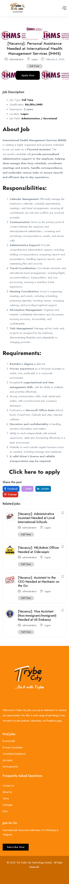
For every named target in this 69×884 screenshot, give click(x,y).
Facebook (12, 488)
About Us (7, 792)
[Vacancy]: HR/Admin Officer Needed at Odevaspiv (38, 549)
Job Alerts (7, 760)
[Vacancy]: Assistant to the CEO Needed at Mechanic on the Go (38, 581)
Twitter (28, 488)
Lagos (35, 59)
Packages (7, 805)
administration (16, 59)
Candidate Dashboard (14, 754)
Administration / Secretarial (39, 118)
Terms (6, 798)
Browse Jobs (9, 741)
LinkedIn (44, 488)
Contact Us (8, 785)
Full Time (34, 66)
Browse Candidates (12, 747)
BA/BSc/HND (34, 104)
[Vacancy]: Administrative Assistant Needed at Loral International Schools (36, 518)
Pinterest (11, 494)
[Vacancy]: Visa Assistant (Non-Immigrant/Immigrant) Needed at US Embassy (37, 615)
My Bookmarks (10, 766)
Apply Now (27, 75)
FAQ (5, 811)
